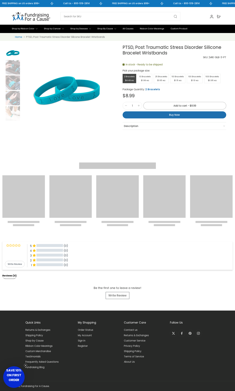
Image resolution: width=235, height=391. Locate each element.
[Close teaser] (25, 365)
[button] (184, 105)
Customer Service (134, 340)
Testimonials (33, 356)
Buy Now (174, 114)
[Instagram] (198, 333)
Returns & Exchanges (37, 330)
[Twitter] (173, 333)
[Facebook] (181, 333)
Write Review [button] (15, 264)
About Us (129, 361)
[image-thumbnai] (13, 52)
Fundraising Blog (34, 367)
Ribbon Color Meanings (39, 346)
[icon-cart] (218, 16)
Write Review (117, 295)
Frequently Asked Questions (42, 361)
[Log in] (211, 16)
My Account (85, 335)
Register (83, 346)
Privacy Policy (132, 346)
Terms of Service (134, 356)
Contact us (130, 330)
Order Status (85, 330)
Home (18, 37)
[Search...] (175, 16)
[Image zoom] (66, 85)
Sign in (81, 340)
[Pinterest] (190, 333)
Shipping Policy (34, 335)
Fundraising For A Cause (35, 386)
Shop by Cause (34, 340)
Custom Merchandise (38, 351)
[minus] (126, 105)
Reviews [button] (9, 275)
